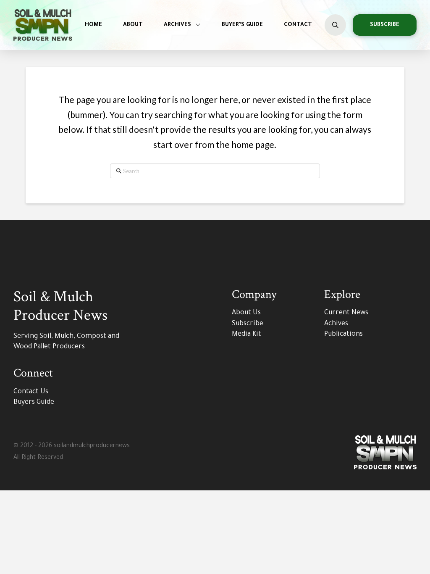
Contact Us (30, 392)
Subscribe (247, 324)
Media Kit (246, 334)
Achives (336, 324)
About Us (246, 313)
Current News (346, 313)
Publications (343, 334)
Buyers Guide (33, 402)
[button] (335, 25)
